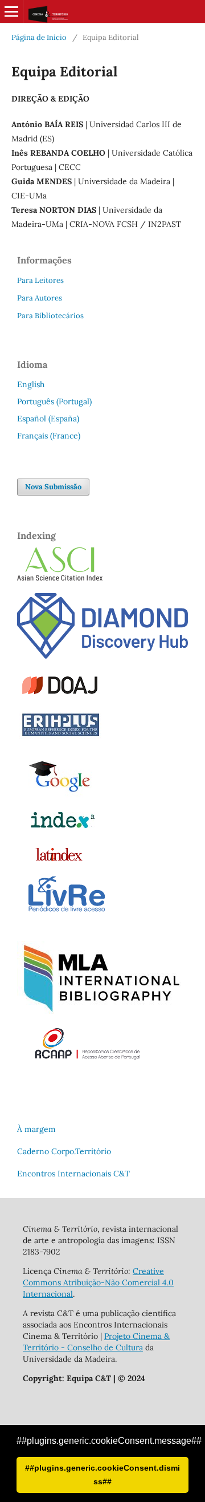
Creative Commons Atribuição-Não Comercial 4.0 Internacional (98, 1282)
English (30, 384)
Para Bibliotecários (50, 315)
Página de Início (39, 37)
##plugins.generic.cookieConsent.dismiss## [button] (102, 1474)
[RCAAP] (87, 1058)
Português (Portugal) (54, 401)
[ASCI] (59, 578)
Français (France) (48, 436)
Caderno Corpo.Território (64, 1151)
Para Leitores (40, 280)
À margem (36, 1129)
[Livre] (66, 911)
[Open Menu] (11, 11)
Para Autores (39, 298)
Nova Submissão (53, 487)
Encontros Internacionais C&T (73, 1173)
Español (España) (48, 418)
